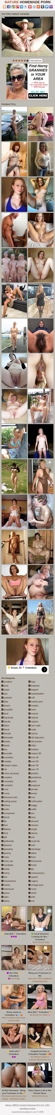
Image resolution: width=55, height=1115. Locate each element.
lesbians (34, 685)
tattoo (33, 853)
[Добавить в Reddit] (34, 6)
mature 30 (35, 753)
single (33, 829)
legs (32, 682)
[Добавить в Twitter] (47, 6)
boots (6, 745)
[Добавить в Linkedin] (21, 6)
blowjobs (8, 737)
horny (6, 873)
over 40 (34, 757)
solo (32, 845)
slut (32, 837)
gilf (5, 837)
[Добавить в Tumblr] (42, 6)
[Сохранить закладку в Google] (13, 6)
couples (7, 777)
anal (5, 685)
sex (32, 813)
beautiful (8, 709)
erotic (6, 809)
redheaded (36, 801)
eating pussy (10, 801)
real (32, 797)
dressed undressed (13, 797)
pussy (33, 793)
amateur (7, 682)
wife (32, 897)
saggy (33, 805)
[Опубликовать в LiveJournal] (25, 6)
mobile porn (36, 701)
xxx (32, 901)
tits (32, 869)
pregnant (35, 785)
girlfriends (8, 841)
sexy (33, 817)
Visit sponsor (36, 60)
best (5, 713)
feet (5, 825)
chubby (7, 761)
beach (6, 705)
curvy (6, 793)
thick (33, 857)
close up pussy (11, 773)
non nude (35, 725)
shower (34, 825)
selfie (33, 809)
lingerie (34, 689)
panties (34, 773)
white (33, 893)
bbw (5, 701)
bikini (6, 725)
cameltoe (8, 757)
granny (7, 853)
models (34, 705)
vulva (33, 889)
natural (34, 717)
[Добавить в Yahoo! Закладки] (51, 6)
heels (6, 869)
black (6, 729)
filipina (7, 829)
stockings (35, 849)
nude (33, 729)
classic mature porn (13, 765)
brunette (7, 753)
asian (6, 689)
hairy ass (8, 861)
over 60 (34, 765)
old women (36, 741)
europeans (9, 813)
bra (5, 749)
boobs (6, 741)
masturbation (37, 693)
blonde (7, 733)
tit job (33, 865)
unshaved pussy (38, 873)
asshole (7, 697)
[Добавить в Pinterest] (30, 6)
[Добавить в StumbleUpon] (38, 6)
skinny (34, 833)
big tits (6, 721)
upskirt (34, 877)
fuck (5, 833)
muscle (34, 713)
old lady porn (37, 737)
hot (5, 877)
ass (5, 693)
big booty (8, 717)
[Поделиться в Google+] (17, 6)
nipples (34, 721)
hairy (6, 857)
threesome (36, 861)
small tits (35, 841)
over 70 (34, 769)
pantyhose (35, 777)
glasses (7, 845)
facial (6, 817)
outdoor (34, 749)
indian (6, 885)
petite (33, 781)
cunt (5, 789)
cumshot (7, 785)
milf (32, 697)
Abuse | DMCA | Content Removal (20, 1105)
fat (4, 821)
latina (6, 901)
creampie (8, 781)
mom (33, 709)
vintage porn (36, 885)
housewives (9, 881)
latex (6, 897)
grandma (8, 849)
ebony (6, 805)
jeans (6, 893)
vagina (34, 881)
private (34, 789)
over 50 (34, 761)
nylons (34, 733)
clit (5, 769)
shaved (34, 821)
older (33, 745)
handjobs (8, 865)
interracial (8, 889)
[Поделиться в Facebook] (8, 6)
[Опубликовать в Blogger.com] (4, 6)
